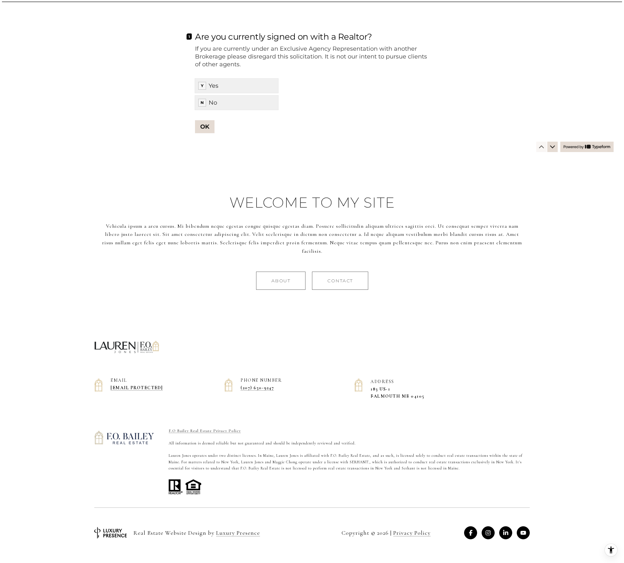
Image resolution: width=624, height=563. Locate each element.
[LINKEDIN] (505, 532)
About (281, 281)
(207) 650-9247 (257, 387)
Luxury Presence (238, 532)
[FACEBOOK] (470, 532)
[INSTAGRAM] (488, 532)
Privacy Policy (412, 532)
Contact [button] (340, 281)
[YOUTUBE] (523, 532)
